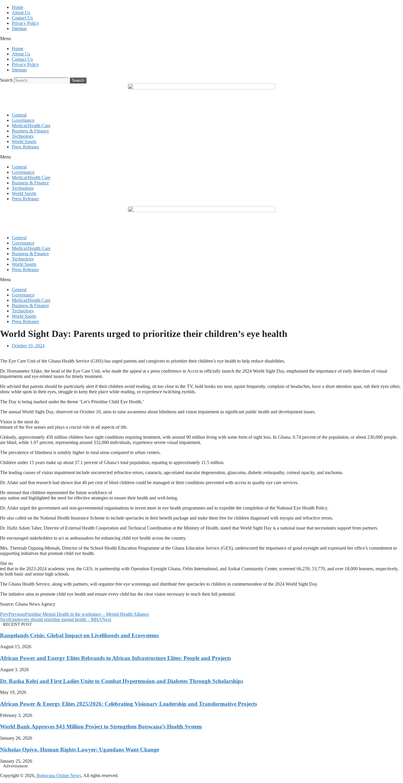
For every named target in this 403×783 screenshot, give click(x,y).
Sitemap (19, 28)
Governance (23, 120)
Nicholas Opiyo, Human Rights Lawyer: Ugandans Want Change (79, 749)
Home (17, 7)
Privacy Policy (25, 23)
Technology (23, 136)
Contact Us (22, 17)
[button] (201, 38)
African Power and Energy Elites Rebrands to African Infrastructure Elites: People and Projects (115, 658)
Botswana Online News (58, 775)
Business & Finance (30, 130)
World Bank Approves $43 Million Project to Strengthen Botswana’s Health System (101, 726)
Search (6, 80)
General (19, 114)
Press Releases (25, 146)
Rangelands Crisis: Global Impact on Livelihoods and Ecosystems (79, 635)
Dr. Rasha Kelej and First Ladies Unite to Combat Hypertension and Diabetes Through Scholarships (121, 681)
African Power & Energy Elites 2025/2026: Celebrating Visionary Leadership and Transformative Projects (128, 704)
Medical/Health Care (31, 125)
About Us (21, 12)
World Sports (24, 141)
